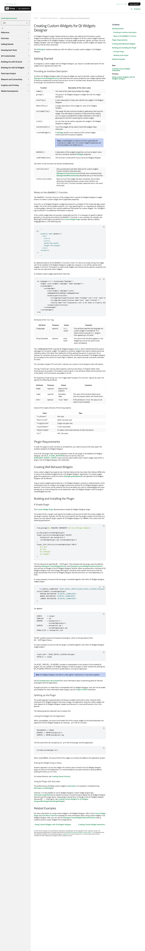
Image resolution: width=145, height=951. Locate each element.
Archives (137, 9)
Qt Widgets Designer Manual (48, 18)
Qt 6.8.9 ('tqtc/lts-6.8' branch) (9, 18)
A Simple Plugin (118, 51)
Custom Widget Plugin (72, 219)
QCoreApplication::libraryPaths (48, 680)
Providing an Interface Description (125, 32)
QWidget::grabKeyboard (73, 476)
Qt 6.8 (36, 18)
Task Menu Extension (50, 815)
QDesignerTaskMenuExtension (67, 175)
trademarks (66, 834)
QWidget (60, 132)
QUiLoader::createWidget (43, 788)
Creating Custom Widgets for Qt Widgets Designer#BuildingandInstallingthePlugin (61, 800)
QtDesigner (41, 49)
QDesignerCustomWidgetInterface (46, 78)
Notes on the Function (124, 36)
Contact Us (119, 4)
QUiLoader (72, 786)
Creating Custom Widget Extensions (91, 824)
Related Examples (118, 59)
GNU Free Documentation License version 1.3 (81, 832)
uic (79, 349)
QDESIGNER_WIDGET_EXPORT (45, 457)
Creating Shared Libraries (61, 776)
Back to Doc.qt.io (12, 4)
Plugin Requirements (119, 40)
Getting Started (117, 28)
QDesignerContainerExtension (67, 173)
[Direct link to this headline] (54, 59)
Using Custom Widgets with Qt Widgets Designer (53, 824)
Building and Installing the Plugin (124, 47)
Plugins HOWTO (82, 689)
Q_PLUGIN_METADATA (55, 455)
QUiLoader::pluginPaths (42, 795)
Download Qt (134, 4)
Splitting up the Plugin (120, 55)
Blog (125, 4)
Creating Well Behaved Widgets (123, 43)
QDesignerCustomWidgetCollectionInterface (86, 566)
